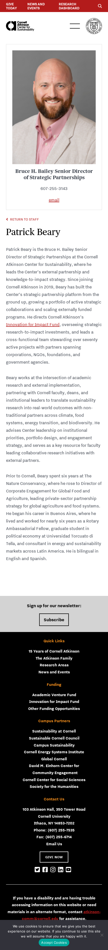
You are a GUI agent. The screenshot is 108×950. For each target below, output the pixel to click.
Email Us (54, 843)
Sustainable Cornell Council (54, 738)
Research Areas (54, 664)
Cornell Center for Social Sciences (54, 779)
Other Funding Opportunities (54, 708)
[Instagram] (53, 870)
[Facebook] (45, 870)
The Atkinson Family (54, 658)
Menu (75, 26)
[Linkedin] (60, 870)
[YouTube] (68, 870)
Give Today (11, 6)
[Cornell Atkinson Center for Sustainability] (20, 26)
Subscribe (54, 619)
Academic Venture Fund (54, 694)
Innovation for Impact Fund (33, 324)
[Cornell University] (94, 26)
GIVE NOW (54, 857)
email (54, 200)
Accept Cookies (54, 942)
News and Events (36, 6)
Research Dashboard (69, 6)
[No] (101, 934)
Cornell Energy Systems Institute (54, 751)
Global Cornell (54, 758)
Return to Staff (24, 219)
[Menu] (100, 6)
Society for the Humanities (54, 786)
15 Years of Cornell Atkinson (54, 651)
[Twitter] (37, 870)
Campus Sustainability (54, 745)
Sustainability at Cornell (54, 730)
